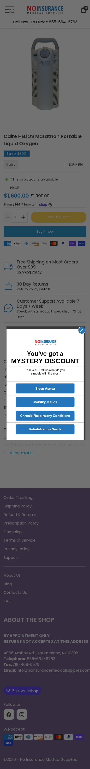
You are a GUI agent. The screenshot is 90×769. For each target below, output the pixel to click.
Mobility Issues (45, 402)
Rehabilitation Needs (45, 429)
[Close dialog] (81, 330)
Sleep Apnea (45, 388)
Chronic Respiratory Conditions (45, 416)
